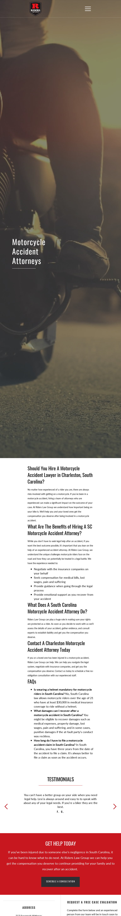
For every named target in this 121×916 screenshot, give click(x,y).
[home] (35, 9)
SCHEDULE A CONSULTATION (60, 882)
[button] (88, 9)
